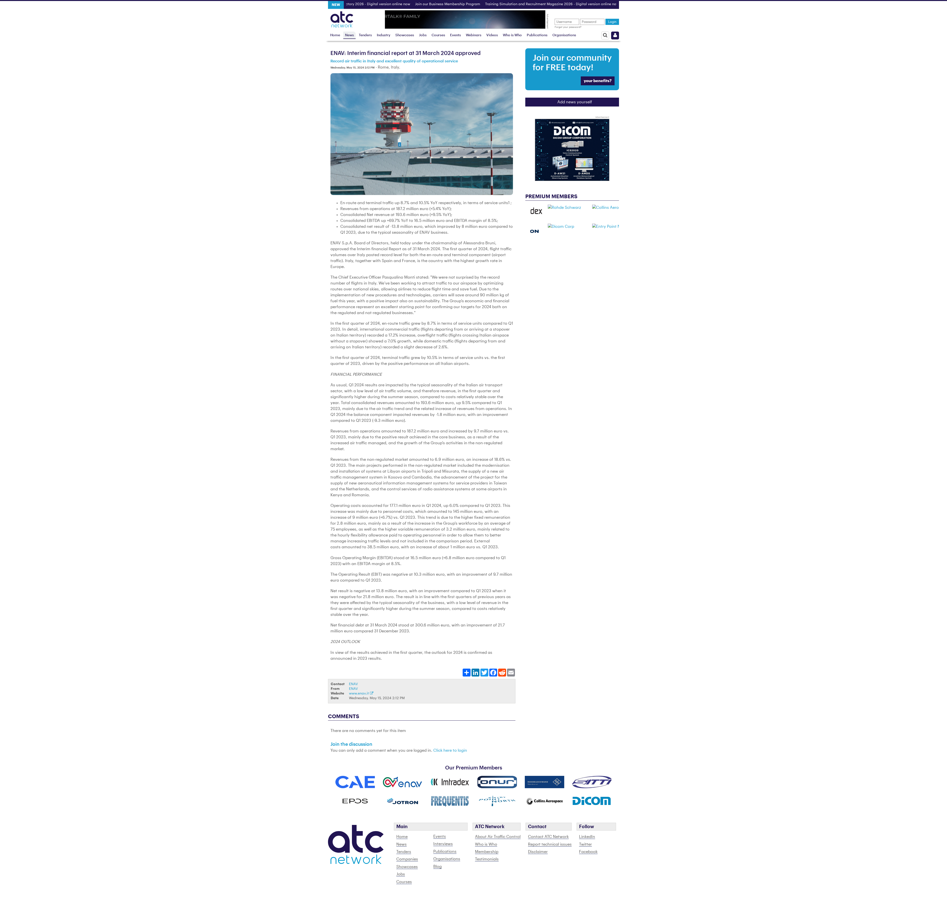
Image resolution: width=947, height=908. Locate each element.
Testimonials (487, 859)
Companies (407, 859)
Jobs (423, 35)
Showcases (404, 35)
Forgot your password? (568, 27)
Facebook (588, 852)
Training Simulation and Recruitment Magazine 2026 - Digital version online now (522, 4)
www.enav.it (359, 693)
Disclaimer (538, 852)
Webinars (473, 35)
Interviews (443, 844)
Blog (437, 867)
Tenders (365, 35)
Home (335, 35)
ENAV (353, 684)
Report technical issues (550, 844)
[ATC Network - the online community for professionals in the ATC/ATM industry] (341, 18)
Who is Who (512, 35)
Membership (486, 852)
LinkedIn (587, 837)
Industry (383, 35)
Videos (492, 35)
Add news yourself (574, 102)
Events (455, 35)
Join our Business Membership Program (417, 4)
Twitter (585, 844)
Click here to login (450, 750)
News (349, 35)
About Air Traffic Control (498, 837)
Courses (438, 35)
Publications (537, 35)
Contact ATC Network (548, 837)
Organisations (564, 35)
